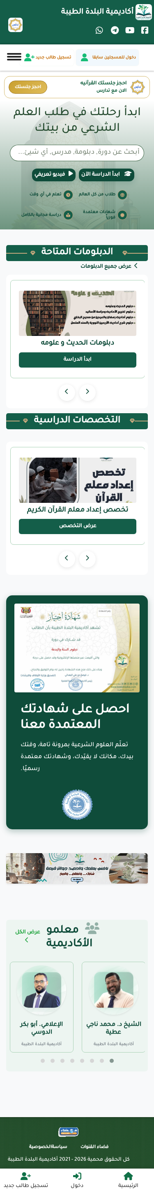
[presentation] (87, 392)
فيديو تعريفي (49, 175)
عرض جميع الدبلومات (106, 267)
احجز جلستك (28, 87)
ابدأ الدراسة (78, 360)
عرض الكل (27, 932)
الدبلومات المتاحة (77, 253)
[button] (112, 1061)
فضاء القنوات (94, 1147)
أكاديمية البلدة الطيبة (97, 12)
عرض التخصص (78, 526)
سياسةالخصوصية (48, 1147)
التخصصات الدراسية (77, 421)
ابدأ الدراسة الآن (101, 175)
